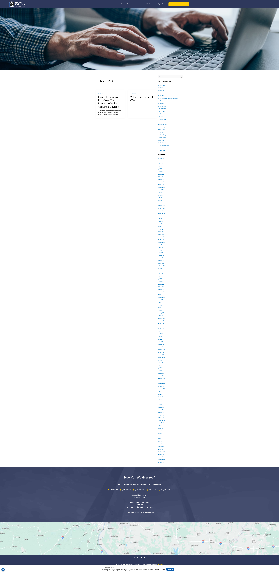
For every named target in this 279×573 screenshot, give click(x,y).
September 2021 (161, 297)
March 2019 (160, 370)
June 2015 (160, 428)
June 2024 (160, 221)
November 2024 (161, 208)
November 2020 (161, 320)
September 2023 (161, 242)
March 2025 (160, 203)
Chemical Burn (161, 103)
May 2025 (160, 197)
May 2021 (160, 305)
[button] (124, 4)
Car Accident (100, 93)
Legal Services (161, 111)
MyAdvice (160, 564)
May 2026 (160, 166)
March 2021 (160, 310)
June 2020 (160, 334)
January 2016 (161, 410)
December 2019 (161, 349)
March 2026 (160, 171)
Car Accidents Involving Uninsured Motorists (168, 98)
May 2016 (160, 402)
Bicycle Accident (161, 85)
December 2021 (161, 289)
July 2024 (160, 218)
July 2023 (160, 245)
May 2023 (160, 250)
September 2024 (161, 213)
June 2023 (160, 247)
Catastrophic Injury (162, 101)
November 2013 (161, 454)
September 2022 (161, 265)
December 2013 (161, 451)
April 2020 (160, 339)
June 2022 (160, 273)
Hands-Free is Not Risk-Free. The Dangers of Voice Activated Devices (108, 101)
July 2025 (160, 192)
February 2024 (161, 231)
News (159, 122)
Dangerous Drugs (162, 106)
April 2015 (160, 433)
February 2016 (161, 407)
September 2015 (161, 420)
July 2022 (160, 271)
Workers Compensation (163, 148)
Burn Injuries (161, 90)
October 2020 (161, 323)
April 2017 (160, 394)
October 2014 (161, 438)
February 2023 (161, 255)
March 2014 (160, 444)
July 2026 (160, 161)
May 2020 (160, 336)
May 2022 (160, 276)
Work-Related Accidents (163, 145)
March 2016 (160, 404)
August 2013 (161, 462)
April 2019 (160, 368)
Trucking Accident (162, 137)
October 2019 (161, 355)
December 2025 (161, 179)
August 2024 (161, 216)
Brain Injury (160, 87)
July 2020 (160, 331)
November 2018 (161, 381)
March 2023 (160, 252)
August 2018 (161, 386)
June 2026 (160, 163)
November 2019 (161, 352)
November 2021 (161, 292)
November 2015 (161, 415)
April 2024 (160, 226)
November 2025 (161, 182)
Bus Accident (161, 93)
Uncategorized (161, 140)
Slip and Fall (160, 132)
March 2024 (160, 229)
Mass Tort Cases (161, 114)
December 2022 (161, 260)
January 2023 (161, 258)
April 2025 (160, 200)
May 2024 (160, 224)
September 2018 (161, 383)
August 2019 (161, 360)
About (125, 561)
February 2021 (161, 313)
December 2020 (161, 318)
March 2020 (160, 341)
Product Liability (161, 129)
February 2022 (161, 284)
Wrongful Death (161, 150)
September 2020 (161, 326)
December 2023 (161, 237)
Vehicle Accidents (162, 142)
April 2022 (160, 279)
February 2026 (161, 174)
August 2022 (161, 268)
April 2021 (160, 307)
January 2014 (161, 449)
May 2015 (160, 430)
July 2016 (160, 399)
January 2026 (161, 176)
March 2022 (160, 281)
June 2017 (160, 391)
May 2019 (160, 365)
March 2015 (160, 436)
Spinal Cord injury (162, 135)
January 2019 (161, 375)
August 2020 (161, 328)
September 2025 (161, 187)
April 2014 (160, 441)
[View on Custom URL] (139, 538)
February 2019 (161, 373)
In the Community (162, 108)
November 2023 (161, 239)
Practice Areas (131, 561)
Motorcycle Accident (162, 119)
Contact (157, 561)
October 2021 (161, 294)
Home (121, 561)
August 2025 (161, 190)
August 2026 (161, 158)
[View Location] (109, 490)
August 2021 (161, 300)
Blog (153, 561)
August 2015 (161, 423)
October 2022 (161, 263)
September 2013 (161, 459)
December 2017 (161, 389)
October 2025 (161, 184)
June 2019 (160, 362)
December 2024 (161, 205)
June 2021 (160, 302)
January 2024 (161, 234)
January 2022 (161, 286)
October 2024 (161, 210)
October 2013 (161, 457)
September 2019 (161, 357)
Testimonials (139, 561)
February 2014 (161, 446)
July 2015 (160, 425)
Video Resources (147, 561)
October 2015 (161, 417)
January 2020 (161, 347)
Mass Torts (160, 116)
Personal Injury (133, 93)
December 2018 (161, 378)
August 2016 (161, 396)
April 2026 (160, 169)
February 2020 (161, 344)
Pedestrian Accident (162, 124)
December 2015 (161, 412)
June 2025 (160, 195)
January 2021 (161, 315)
